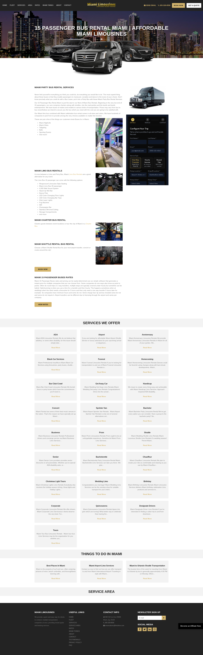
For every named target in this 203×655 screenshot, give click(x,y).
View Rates (43, 304)
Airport (101, 335)
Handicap (147, 384)
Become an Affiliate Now (190, 626)
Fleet (71, 620)
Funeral (101, 359)
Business (55, 433)
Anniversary (147, 335)
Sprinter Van (101, 408)
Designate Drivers (147, 506)
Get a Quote (193, 5)
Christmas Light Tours (56, 481)
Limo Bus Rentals (75, 174)
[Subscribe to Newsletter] (164, 618)
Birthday (147, 481)
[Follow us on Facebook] (140, 629)
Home (71, 617)
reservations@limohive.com (114, 625)
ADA (56, 335)
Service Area (74, 625)
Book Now (178, 5)
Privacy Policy (75, 642)
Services (73, 623)
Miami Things (74, 631)
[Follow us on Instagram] (155, 629)
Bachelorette (101, 457)
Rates (71, 628)
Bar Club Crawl (55, 384)
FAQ (70, 645)
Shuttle (147, 433)
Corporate (55, 506)
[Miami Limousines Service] (101, 4)
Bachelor (147, 408)
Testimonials (74, 640)
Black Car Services (55, 359)
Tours (55, 530)
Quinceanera (101, 506)
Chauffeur (147, 457)
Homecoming (147, 359)
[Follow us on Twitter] (145, 629)
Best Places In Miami (56, 566)
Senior (56, 457)
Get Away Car (101, 384)
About (71, 634)
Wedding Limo (101, 481)
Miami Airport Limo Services (101, 566)
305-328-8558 (109, 623)
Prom (101, 433)
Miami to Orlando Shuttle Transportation (147, 566)
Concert (55, 408)
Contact (72, 637)
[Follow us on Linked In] (150, 629)
